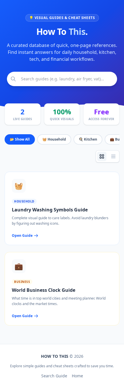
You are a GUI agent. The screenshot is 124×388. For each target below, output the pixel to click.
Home (77, 375)
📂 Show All (20, 139)
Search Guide (54, 375)
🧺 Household (54, 139)
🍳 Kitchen (88, 139)
